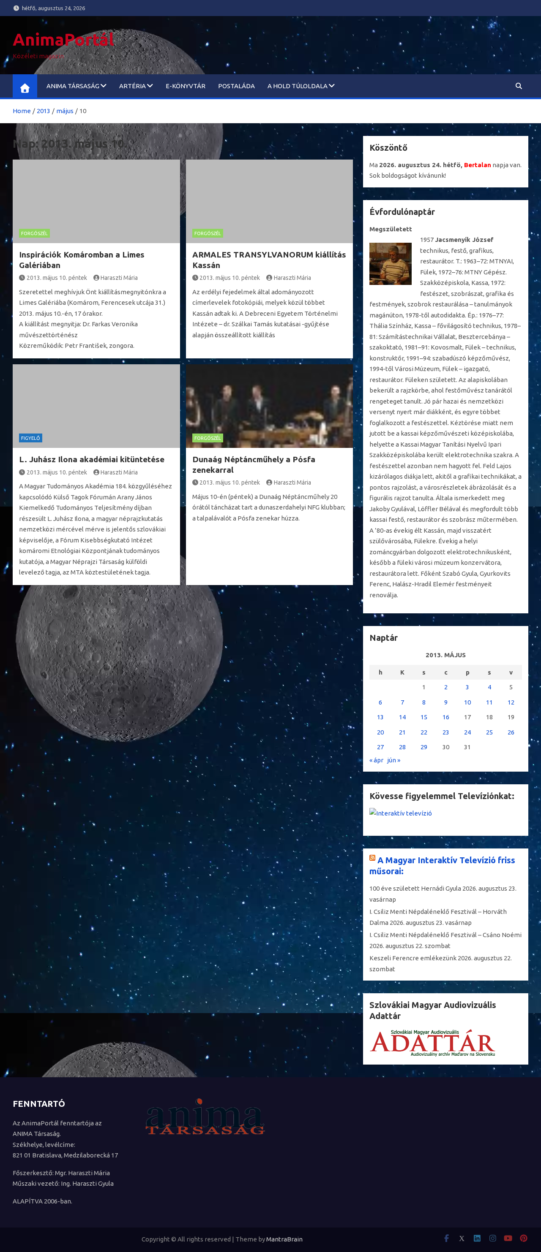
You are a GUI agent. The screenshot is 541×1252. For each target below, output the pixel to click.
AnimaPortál (63, 39)
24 (467, 732)
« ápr (376, 760)
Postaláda (236, 85)
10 (467, 702)
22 (424, 732)
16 (446, 717)
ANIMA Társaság (72, 85)
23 (446, 732)
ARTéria (132, 85)
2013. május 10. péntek (57, 277)
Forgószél (34, 233)
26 (511, 732)
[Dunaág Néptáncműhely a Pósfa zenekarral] (269, 406)
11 (489, 702)
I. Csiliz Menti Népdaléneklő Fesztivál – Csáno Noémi (445, 934)
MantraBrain (284, 1239)
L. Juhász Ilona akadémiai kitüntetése (91, 459)
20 (380, 732)
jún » (393, 760)
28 (402, 747)
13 (380, 717)
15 (424, 717)
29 (424, 747)
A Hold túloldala (298, 85)
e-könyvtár (185, 85)
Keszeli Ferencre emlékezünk (412, 958)
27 (380, 747)
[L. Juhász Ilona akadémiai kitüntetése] (96, 406)
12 (511, 702)
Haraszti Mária (119, 277)
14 (402, 717)
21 (402, 732)
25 (489, 732)
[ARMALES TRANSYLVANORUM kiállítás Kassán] (269, 201)
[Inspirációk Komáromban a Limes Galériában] (96, 201)
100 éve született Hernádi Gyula (415, 888)
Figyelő (30, 438)
